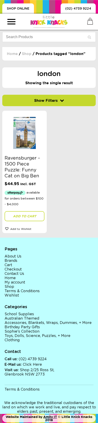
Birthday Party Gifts (22, 327)
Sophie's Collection (22, 331)
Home (12, 54)
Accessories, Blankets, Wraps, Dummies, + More (48, 323)
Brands (11, 261)
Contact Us (14, 274)
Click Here (32, 364)
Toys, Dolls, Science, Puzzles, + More (37, 336)
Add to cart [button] (24, 216)
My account (15, 282)
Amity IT (50, 416)
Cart (8, 265)
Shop (26, 54)
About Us (13, 256)
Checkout (13, 269)
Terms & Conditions (22, 291)
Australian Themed (22, 318)
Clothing (12, 340)
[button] (24, 228)
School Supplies (19, 314)
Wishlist (12, 295)
